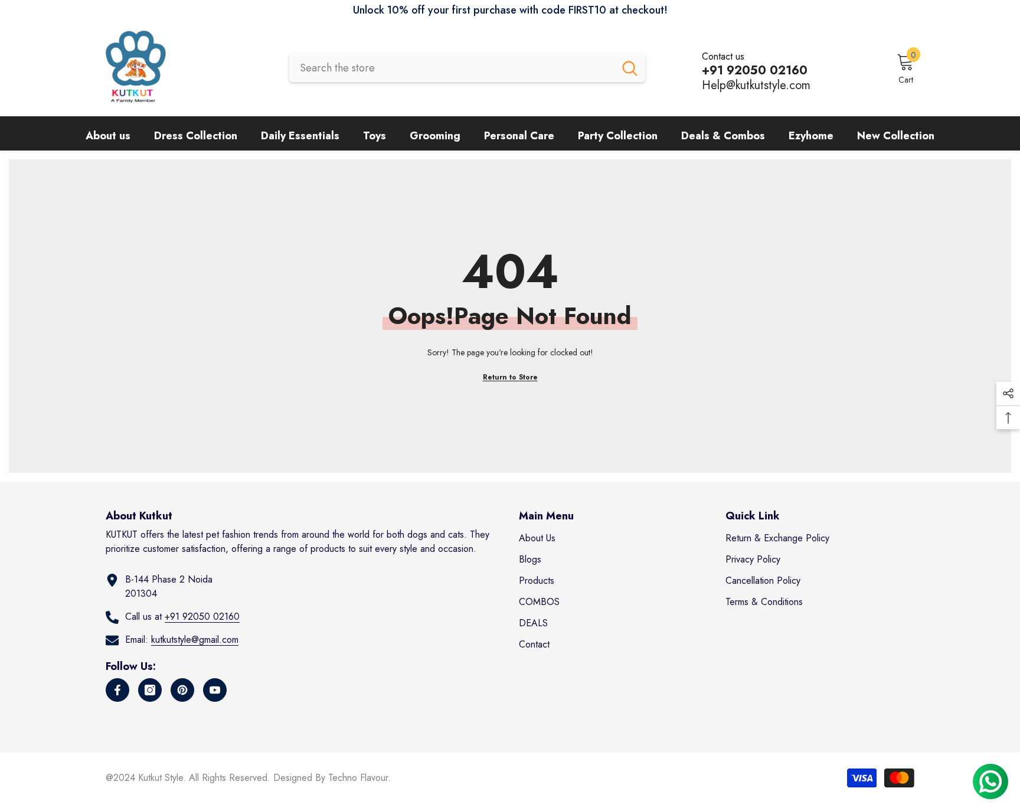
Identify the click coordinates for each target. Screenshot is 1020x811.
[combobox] (451, 68)
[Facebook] (117, 690)
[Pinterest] (182, 690)
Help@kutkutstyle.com (756, 85)
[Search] (467, 68)
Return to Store (510, 377)
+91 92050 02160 (202, 616)
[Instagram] (150, 690)
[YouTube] (215, 690)
